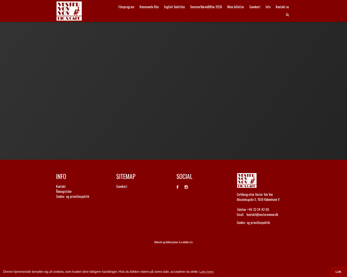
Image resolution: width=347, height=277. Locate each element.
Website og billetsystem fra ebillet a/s (173, 242)
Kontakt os (282, 6)
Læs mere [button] (206, 271)
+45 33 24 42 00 (258, 209)
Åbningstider (64, 191)
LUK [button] (338, 271)
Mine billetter (235, 6)
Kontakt (61, 186)
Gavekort (254, 6)
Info (268, 6)
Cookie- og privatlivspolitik (72, 196)
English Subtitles (174, 6)
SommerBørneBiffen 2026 (206, 6)
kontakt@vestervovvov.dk (262, 214)
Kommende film (149, 6)
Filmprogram (126, 6)
